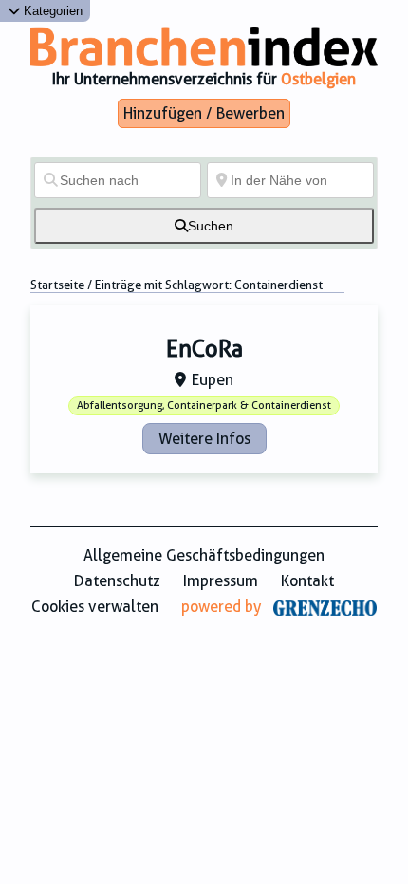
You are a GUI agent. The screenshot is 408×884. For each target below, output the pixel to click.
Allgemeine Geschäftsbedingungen (204, 555)
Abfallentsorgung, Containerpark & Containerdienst (204, 405)
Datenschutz (117, 581)
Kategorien (51, 11)
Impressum (220, 581)
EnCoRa (204, 349)
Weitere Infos (204, 439)
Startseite (57, 285)
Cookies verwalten (94, 607)
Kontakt (307, 581)
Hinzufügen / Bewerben (204, 113)
